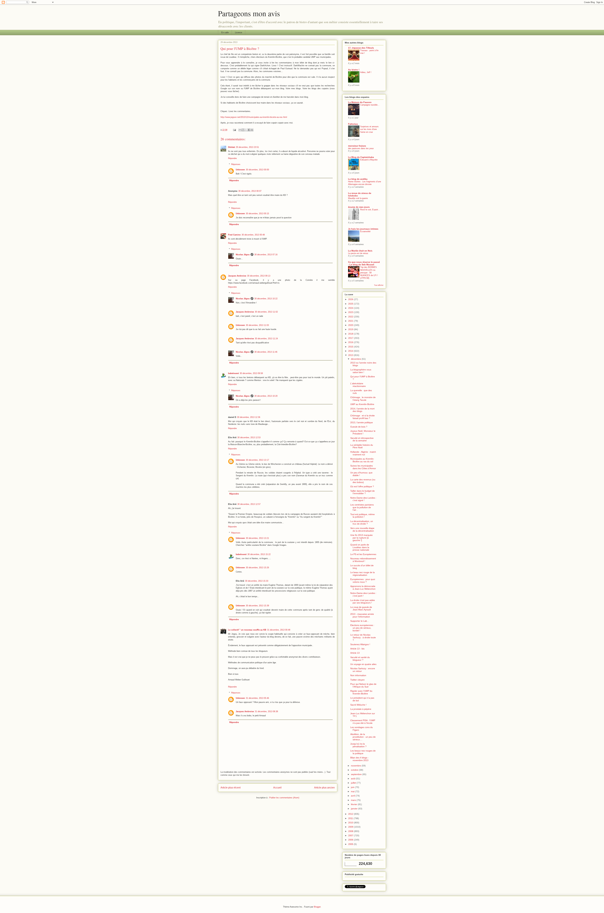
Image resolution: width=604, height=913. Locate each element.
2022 (351, 316)
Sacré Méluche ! (358, 705)
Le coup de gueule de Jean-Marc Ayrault (361, 608)
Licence (238, 32)
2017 (351, 338)
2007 (351, 835)
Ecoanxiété (365, 231)
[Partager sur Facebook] (249, 129)
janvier (354, 808)
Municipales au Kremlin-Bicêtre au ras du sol (362, 460)
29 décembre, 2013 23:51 (247, 147)
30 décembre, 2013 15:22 (259, 554)
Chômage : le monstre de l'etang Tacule (363, 398)
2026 (351, 299)
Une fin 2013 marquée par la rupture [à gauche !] (361, 538)
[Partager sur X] (246, 129)
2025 (351, 303)
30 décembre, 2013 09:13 (258, 276)
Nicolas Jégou (243, 254)
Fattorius (353, 124)
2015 (351, 346)
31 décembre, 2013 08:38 (266, 711)
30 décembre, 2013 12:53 (248, 437)
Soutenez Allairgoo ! (360, 644)
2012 (351, 814)
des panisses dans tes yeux (361, 148)
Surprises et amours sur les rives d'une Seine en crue (369, 129)
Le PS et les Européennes (363, 554)
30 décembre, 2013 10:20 (265, 396)
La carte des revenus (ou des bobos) (362, 480)
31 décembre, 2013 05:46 (257, 698)
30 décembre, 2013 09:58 (251, 373)
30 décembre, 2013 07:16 (265, 254)
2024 (351, 308)
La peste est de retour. (358, 253)
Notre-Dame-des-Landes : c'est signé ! (363, 499)
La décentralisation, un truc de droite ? (361, 522)
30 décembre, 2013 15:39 (257, 605)
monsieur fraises (357, 146)
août (353, 778)
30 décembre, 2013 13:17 (257, 460)
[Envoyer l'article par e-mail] (234, 130)
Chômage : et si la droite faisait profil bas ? (362, 416)
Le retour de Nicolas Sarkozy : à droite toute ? (363, 637)
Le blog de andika (357, 179)
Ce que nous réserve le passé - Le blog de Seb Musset (364, 263)
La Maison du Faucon (360, 102)
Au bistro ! (353, 69)
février (354, 804)
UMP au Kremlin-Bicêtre (362, 404)
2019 (351, 329)
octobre (355, 770)
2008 (351, 831)
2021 (351, 321)
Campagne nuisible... (369, 105)
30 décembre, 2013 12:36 (248, 417)
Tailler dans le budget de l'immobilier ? (362, 492)
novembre (356, 765)
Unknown (240, 169)
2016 (351, 342)
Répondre (232, 158)
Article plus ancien (324, 787)
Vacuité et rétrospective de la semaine (362, 439)
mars (354, 800)
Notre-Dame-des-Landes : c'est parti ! (363, 594)
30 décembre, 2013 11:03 (257, 325)
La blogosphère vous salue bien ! (360, 371)
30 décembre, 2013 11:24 (266, 338)
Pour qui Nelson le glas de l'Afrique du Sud (363, 685)
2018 (351, 333)
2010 (351, 822)
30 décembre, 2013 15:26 (257, 567)
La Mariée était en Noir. (360, 250)
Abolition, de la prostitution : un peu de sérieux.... (363, 737)
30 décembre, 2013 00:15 (257, 213)
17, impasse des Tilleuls (361, 48)
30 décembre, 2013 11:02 (266, 312)
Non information (358, 675)
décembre (356, 359)
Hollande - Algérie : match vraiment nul (363, 453)
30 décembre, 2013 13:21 (257, 538)
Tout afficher (378, 285)
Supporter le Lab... (359, 621)
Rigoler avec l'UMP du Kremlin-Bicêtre (361, 692)
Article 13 (355, 653)
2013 (351, 355)
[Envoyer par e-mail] (240, 129)
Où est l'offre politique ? (362, 486)
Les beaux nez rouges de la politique (363, 752)
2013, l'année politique (361, 422)
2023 (351, 312)
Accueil (277, 787)
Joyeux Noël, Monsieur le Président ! (362, 432)
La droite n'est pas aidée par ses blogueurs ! (362, 601)
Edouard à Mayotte (369, 160)
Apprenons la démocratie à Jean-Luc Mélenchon (362, 587)
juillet (354, 783)
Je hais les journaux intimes (363, 229)
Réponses (235, 164)
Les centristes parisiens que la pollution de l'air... (362, 507)
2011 (351, 818)
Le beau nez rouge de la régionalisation (362, 573)
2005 (351, 844)
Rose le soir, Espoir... (370, 209)
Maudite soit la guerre (358, 198)
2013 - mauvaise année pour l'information (362, 615)
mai (353, 791)
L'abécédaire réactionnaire (358, 384)
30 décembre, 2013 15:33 (256, 581)
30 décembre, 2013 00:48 (253, 235)
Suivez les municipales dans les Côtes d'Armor (363, 467)
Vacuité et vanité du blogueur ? (360, 658)
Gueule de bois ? (358, 426)
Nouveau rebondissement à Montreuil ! (363, 559)
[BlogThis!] (243, 129)
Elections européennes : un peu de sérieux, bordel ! (362, 628)
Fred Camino (234, 235)
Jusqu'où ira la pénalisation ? (358, 745)
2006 (351, 839)
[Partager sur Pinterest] (252, 129)
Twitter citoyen (357, 679)
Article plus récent (230, 787)
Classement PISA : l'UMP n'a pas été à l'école (362, 721)
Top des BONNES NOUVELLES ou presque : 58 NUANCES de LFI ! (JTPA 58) (369, 272)
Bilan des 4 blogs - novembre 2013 (359, 759)
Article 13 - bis (357, 648)
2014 (351, 351)
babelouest (233, 373)
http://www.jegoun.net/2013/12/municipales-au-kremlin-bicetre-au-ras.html (254, 117)
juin (353, 787)
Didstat (231, 147)
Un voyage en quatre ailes (363, 664)
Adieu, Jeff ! (365, 72)
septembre (356, 774)
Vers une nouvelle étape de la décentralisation (362, 529)
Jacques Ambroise (237, 276)
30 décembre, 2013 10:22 (265, 298)
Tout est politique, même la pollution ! (362, 515)
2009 (351, 827)
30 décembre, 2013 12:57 (248, 504)
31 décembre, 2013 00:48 (278, 630)
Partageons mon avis (249, 13)
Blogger (317, 907)
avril (353, 795)
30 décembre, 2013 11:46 (265, 352)
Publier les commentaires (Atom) (284, 797)
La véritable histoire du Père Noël (361, 446)
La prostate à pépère (360, 709)
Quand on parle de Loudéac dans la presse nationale (359, 547)
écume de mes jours (359, 207)
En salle (225, 32)
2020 (351, 325)
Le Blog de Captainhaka (361, 157)
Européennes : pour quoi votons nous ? (362, 580)
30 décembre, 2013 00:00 (257, 169)
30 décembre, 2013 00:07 (249, 191)
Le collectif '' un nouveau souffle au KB (247, 630)
